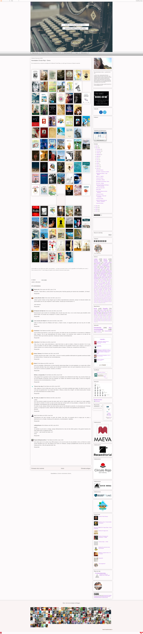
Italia (104, 313)
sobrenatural (107, 284)
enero (97, 168)
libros (110, 417)
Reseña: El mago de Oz (103, 530)
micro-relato (96, 281)
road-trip (95, 300)
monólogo (95, 295)
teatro (109, 279)
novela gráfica (108, 262)
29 (95, 138)
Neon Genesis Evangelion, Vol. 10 (103, 355)
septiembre (98, 154)
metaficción (105, 287)
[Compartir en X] (44, 280)
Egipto (99, 318)
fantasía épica (97, 277)
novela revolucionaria (104, 297)
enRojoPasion (37, 425)
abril (97, 163)
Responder (36, 293)
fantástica (105, 293)
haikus (109, 293)
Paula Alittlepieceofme (40, 440)
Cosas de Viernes (99, 178)
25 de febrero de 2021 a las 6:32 (45, 363)
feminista (102, 267)
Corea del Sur (105, 314)
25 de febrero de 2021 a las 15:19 (53, 374)
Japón (95, 310)
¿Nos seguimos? (102, 563)
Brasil (105, 316)
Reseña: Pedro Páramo (103, 516)
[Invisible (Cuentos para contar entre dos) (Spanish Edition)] (110, 619)
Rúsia (106, 320)
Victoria (109, 413)
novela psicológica (107, 296)
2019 (96, 207)
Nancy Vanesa (38, 353)
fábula (106, 280)
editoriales (37, 282)
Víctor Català (99, 343)
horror (101, 287)
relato (96, 259)
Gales (106, 318)
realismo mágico (104, 277)
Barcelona (96, 316)
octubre (98, 152)
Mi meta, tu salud (38, 397)
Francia (102, 311)
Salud (105, 290)
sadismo (95, 301)
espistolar (100, 293)
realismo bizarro (104, 299)
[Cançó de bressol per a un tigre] (106, 610)
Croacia (95, 318)
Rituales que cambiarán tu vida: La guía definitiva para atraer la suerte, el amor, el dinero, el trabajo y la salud (104, 351)
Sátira (109, 282)
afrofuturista (96, 283)
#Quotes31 (101, 558)
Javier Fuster (96, 353)
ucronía (100, 290)
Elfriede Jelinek (99, 346)
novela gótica (96, 270)
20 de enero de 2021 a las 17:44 (48, 289)
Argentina (100, 312)
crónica (109, 291)
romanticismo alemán (107, 300)
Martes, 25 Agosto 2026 (100, 140)
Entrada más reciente (37, 468)
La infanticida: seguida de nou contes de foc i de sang (103, 342)
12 (102, 136)
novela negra (106, 263)
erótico (96, 293)
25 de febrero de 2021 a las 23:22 (52, 397)
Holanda (95, 319)
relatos (101, 266)
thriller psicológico (103, 271)
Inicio (62, 468)
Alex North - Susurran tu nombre (102, 171)
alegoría (109, 290)
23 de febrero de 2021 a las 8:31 (47, 330)
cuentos (108, 276)
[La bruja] (106, 616)
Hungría (99, 319)
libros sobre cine (102, 294)
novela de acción (109, 295)
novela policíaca (106, 269)
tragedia (100, 302)
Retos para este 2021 (100, 187)
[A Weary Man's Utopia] (34, 618)
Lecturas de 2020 (99, 198)
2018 (96, 209)
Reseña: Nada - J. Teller (103, 541)
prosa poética (100, 288)
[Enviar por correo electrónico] (41, 280)
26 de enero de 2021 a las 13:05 (54, 310)
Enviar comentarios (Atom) (64, 473)
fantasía (96, 265)
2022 (96, 146)
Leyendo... (102, 339)
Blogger (78, 603)
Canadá (109, 316)
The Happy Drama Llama (100, 573)
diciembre (98, 149)
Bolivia (101, 316)
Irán (100, 314)
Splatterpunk (102, 286)
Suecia (108, 311)
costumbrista (96, 280)
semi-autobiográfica (105, 301)
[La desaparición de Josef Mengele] (45, 613)
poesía (101, 281)
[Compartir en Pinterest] (46, 280)
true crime (101, 285)
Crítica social (107, 281)
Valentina (36, 342)
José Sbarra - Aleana (100, 179)
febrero (97, 166)
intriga (95, 284)
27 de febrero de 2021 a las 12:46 (54, 440)
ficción (108, 267)
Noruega (108, 313)
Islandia (100, 315)
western (106, 285)
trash (103, 302)
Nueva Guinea (108, 319)
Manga (107, 266)
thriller (106, 261)
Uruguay (95, 321)
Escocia (102, 318)
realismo (103, 270)
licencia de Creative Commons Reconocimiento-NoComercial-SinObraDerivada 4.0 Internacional (102, 596)
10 (98, 136)
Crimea (109, 317)
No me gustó (98, 332)
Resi (98, 373)
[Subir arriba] (141, 632)
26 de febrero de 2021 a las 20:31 (50, 425)
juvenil (95, 266)
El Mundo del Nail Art (39, 310)
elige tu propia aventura (108, 292)
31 (98, 138)
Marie (35, 363)
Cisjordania (96, 317)
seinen (106, 289)
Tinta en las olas (38, 386)
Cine (101, 278)
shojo (111, 301)
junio (97, 159)
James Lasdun (109, 415)
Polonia (103, 320)
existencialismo (102, 283)
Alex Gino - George (100, 183)
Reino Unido (103, 310)
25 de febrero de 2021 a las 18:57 (51, 386)
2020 (96, 205)
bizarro (110, 271)
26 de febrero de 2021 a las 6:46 (44, 415)
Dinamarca (96, 314)
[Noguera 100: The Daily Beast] (73, 620)
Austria (100, 313)
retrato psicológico (99, 289)
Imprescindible (108, 331)
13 (103, 136)
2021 (96, 147)
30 (97, 138)
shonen (96, 302)
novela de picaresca (98, 296)
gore (109, 280)
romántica (96, 268)
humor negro (96, 294)
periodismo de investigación (107, 298)
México (105, 315)
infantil (95, 274)
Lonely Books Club (39, 297)
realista (95, 275)
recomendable (97, 331)
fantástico (108, 283)
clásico (108, 268)
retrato (109, 299)
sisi (35, 415)
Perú (94, 320)
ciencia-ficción (97, 262)
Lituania (103, 319)
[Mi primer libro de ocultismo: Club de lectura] (95, 616)
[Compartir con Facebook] (45, 280)
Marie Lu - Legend (99, 176)
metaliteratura (108, 294)
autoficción (96, 287)
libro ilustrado (101, 274)
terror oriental (102, 276)
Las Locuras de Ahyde (40, 320)
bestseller (99, 291)
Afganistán (110, 315)
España (105, 308)
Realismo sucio (97, 282)
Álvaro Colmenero (99, 360)
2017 (96, 211)
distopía (98, 263)
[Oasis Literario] (102, 510)
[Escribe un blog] (43, 280)
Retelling (103, 282)
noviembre (98, 151)
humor (102, 268)
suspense (95, 285)
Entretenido (97, 327)
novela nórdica (97, 269)
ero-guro (101, 280)
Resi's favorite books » (108, 629)
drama (96, 261)
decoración (101, 292)
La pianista (99, 345)
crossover (104, 291)
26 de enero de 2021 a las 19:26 (54, 320)
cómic (95, 267)
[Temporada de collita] (71, 608)
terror (105, 259)
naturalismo (101, 284)
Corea (105, 317)
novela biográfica (101, 295)
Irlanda (96, 315)
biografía (104, 278)
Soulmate (36, 330)
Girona (110, 314)
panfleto (100, 298)
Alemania (105, 312)
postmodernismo (97, 299)
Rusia (95, 312)
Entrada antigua (85, 468)
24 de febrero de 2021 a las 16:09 (50, 353)
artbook (95, 291)
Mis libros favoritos (98, 399)
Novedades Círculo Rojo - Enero (102, 181)
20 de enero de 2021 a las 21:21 (52, 297)
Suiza (109, 320)
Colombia (100, 317)
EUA (95, 308)
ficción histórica (103, 275)
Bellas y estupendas (39, 374)
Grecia (109, 318)
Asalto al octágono (100, 359)
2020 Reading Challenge (101, 372)
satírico (99, 301)
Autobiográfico (105, 265)
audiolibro (108, 286)
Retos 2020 (98, 189)
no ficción (108, 274)
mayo (97, 161)
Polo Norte (98, 320)
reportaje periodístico (108, 288)
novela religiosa (96, 297)
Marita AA (36, 289)
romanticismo (100, 300)
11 (100, 136)
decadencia (96, 292)
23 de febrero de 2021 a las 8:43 (47, 342)
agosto (97, 156)
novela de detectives (103, 279)
